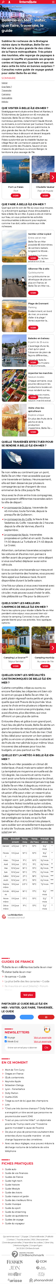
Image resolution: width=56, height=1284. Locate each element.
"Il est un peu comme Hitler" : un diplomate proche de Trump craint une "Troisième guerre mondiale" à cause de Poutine (28, 1124)
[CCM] (41, 1262)
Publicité (49, 1237)
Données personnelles (12, 1243)
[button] (3, 177)
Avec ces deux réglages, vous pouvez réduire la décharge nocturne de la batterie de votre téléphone (29, 1147)
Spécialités (7, 98)
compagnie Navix (18, 534)
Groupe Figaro (36, 1245)
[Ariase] (15, 1280)
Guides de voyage (14, 1219)
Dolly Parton (11, 1093)
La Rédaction (15, 914)
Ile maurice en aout (16, 986)
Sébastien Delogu (14, 1085)
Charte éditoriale (37, 1237)
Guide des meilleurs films (18, 1200)
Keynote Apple (13, 1081)
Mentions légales (21, 1245)
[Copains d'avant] (15, 1274)
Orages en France (14, 1073)
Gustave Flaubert (44, 124)
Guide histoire (12, 1184)
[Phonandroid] (41, 1280)
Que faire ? (7, 86)
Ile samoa (10, 976)
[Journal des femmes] (15, 1262)
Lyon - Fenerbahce (15, 1089)
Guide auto (10, 1169)
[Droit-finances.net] (41, 1268)
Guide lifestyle (12, 1188)
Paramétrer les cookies (33, 1243)
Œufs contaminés (14, 1077)
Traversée (7, 90)
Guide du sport (13, 1208)
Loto (7, 1104)
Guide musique (13, 1204)
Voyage (11, 1037)
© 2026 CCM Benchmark (28, 1248)
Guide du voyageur (15, 1223)
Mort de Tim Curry (15, 1069)
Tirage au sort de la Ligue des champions (26, 1100)
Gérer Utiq (48, 1243)
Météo (5, 101)
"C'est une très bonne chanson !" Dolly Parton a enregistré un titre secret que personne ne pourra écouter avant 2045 (29, 1112)
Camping (6, 94)
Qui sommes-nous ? (12, 1237)
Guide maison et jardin (17, 1196)
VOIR (16, 195)
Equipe (25, 1237)
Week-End (12, 1041)
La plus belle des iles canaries (22, 981)
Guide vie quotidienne (16, 1215)
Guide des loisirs (13, 1192)
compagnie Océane (19, 507)
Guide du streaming (15, 1212)
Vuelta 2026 (11, 1097)
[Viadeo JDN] (41, 1274)
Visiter (5, 83)
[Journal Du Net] (15, 1268)
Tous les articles (23, 1240)
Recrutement (43, 1240)
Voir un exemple (42, 1037)
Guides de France (12, 7)
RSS (33, 1240)
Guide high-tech (13, 1180)
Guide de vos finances (16, 1173)
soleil (5, 832)
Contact (11, 1240)
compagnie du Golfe (19, 519)
